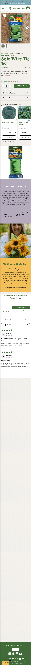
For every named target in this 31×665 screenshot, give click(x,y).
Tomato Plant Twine (8, 122)
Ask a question (21, 311)
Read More (7, 75)
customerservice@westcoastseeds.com (15, 661)
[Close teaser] (10, 660)
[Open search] (3, 324)
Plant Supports (12, 53)
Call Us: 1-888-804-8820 (15, 663)
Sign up (15, 649)
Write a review (21, 307)
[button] (28, 8)
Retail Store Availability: (6, 81)
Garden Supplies (4, 53)
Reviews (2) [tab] (8, 319)
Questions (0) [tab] (22, 319)
